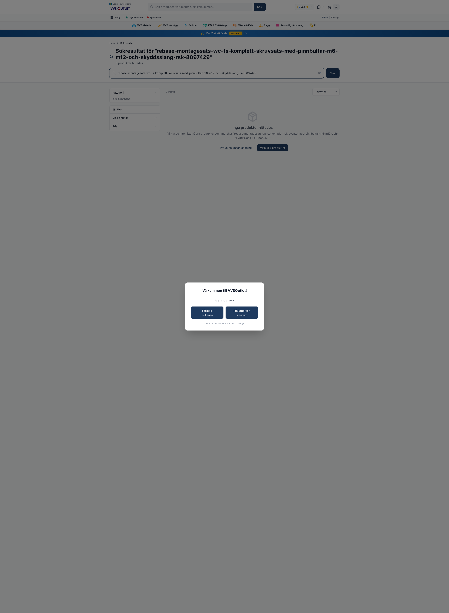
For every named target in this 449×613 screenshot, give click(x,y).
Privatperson (241, 312)
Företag (207, 312)
